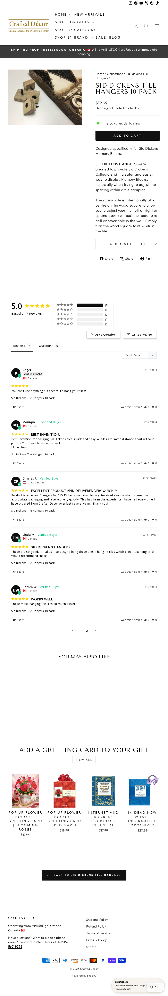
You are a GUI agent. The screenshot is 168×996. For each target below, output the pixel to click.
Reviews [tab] (19, 346)
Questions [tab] (46, 346)
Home (61, 14)
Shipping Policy (97, 920)
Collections (115, 74)
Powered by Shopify (84, 975)
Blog (115, 37)
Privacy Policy (96, 940)
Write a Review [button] (142, 334)
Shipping (101, 108)
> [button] (95, 630)
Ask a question (127, 244)
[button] (147, 407)
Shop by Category (76, 30)
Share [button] (20, 407)
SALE (101, 37)
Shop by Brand (72, 37)
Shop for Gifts (73, 22)
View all (84, 759)
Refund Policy (96, 926)
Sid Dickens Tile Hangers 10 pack (33, 398)
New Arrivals (89, 14)
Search (91, 947)
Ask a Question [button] (105, 334)
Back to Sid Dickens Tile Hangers (87, 874)
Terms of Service (98, 933)
